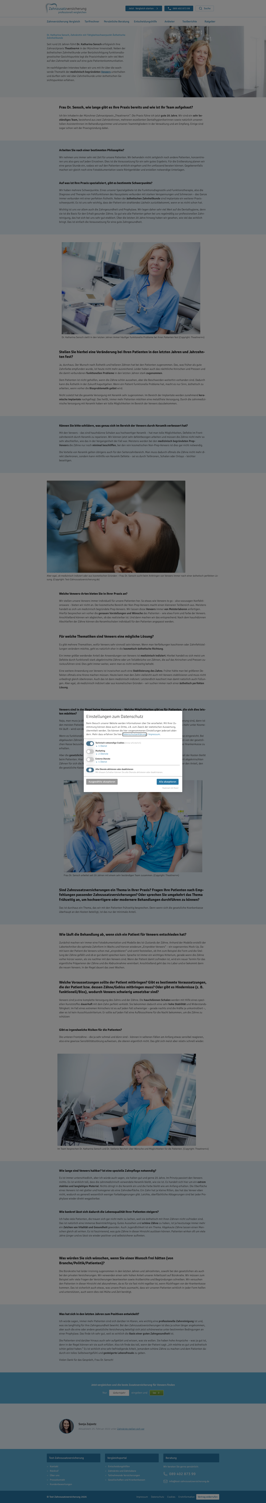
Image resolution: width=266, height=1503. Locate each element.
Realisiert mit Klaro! (170, 788)
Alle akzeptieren (167, 781)
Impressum (154, 734)
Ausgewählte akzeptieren (102, 781)
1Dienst (101, 746)
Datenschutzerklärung (134, 734)
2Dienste (101, 753)
